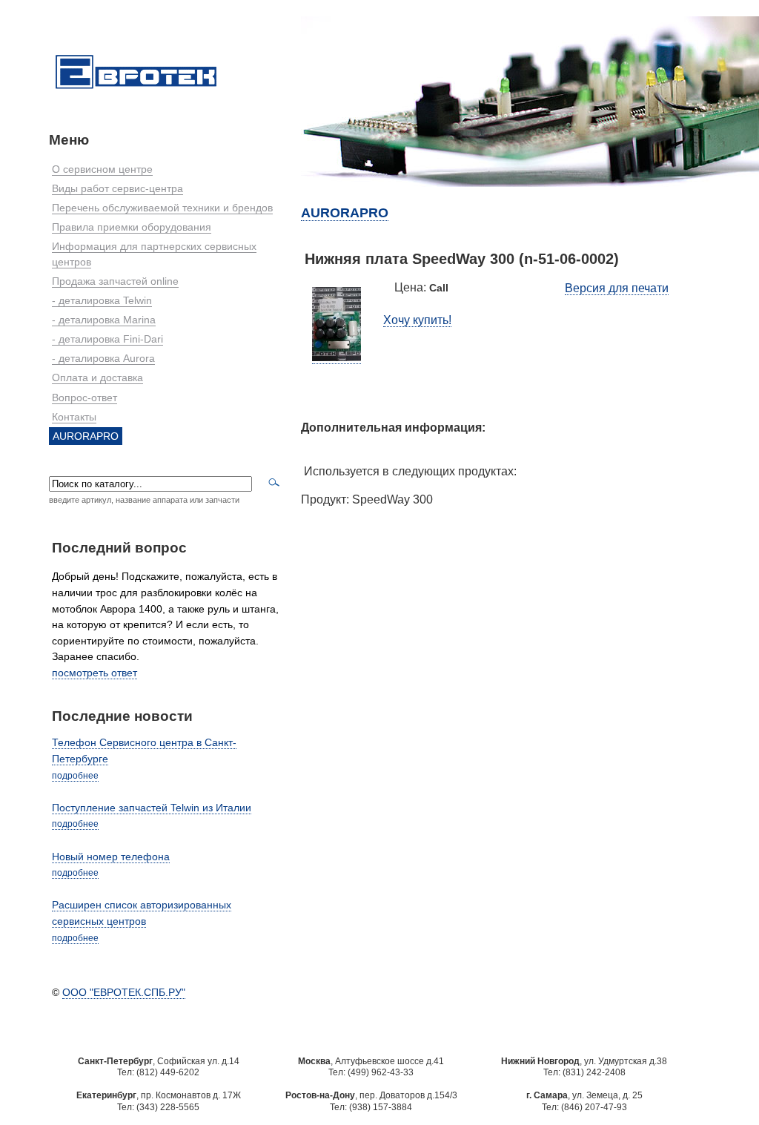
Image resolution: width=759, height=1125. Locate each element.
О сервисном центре (102, 169)
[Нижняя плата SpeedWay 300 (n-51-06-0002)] (336, 357)
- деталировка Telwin (102, 300)
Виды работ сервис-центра (117, 188)
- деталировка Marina (104, 320)
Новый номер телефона (111, 856)
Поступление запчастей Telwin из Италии (151, 808)
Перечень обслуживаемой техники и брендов (162, 208)
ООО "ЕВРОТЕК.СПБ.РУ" (123, 992)
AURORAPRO (86, 436)
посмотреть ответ (94, 673)
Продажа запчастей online (115, 281)
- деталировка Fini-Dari (107, 339)
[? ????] (136, 90)
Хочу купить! (417, 320)
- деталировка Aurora (103, 358)
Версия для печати (617, 288)
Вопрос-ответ (84, 397)
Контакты (74, 417)
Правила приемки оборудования (131, 227)
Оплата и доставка (97, 377)
